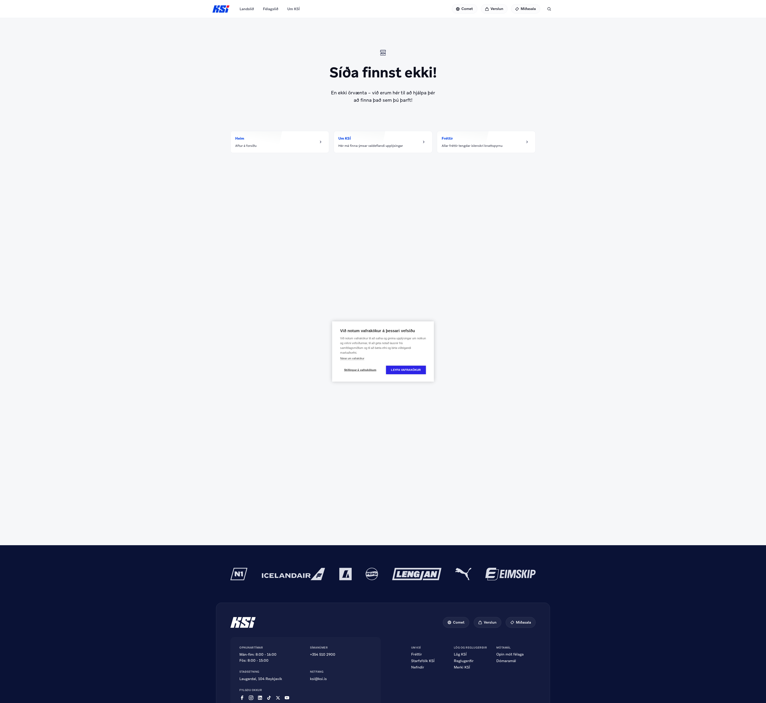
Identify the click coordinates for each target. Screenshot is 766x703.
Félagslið (270, 9)
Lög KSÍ (460, 654)
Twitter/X (278, 698)
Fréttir (416, 654)
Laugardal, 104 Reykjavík (260, 678)
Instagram (251, 698)
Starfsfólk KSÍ (422, 661)
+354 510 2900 (322, 654)
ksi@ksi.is (318, 678)
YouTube (287, 698)
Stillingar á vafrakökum (360, 369)
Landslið (247, 9)
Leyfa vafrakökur (406, 369)
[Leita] (549, 8)
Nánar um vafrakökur (352, 358)
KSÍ (221, 9)
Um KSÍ (293, 9)
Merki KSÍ (462, 667)
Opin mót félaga (510, 654)
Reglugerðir (464, 661)
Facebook (242, 698)
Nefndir (417, 667)
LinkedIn (260, 698)
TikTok (269, 698)
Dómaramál (506, 661)
